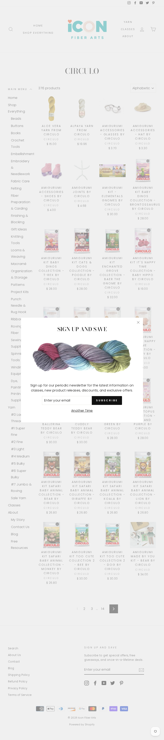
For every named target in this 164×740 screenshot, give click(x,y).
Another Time (82, 410)
